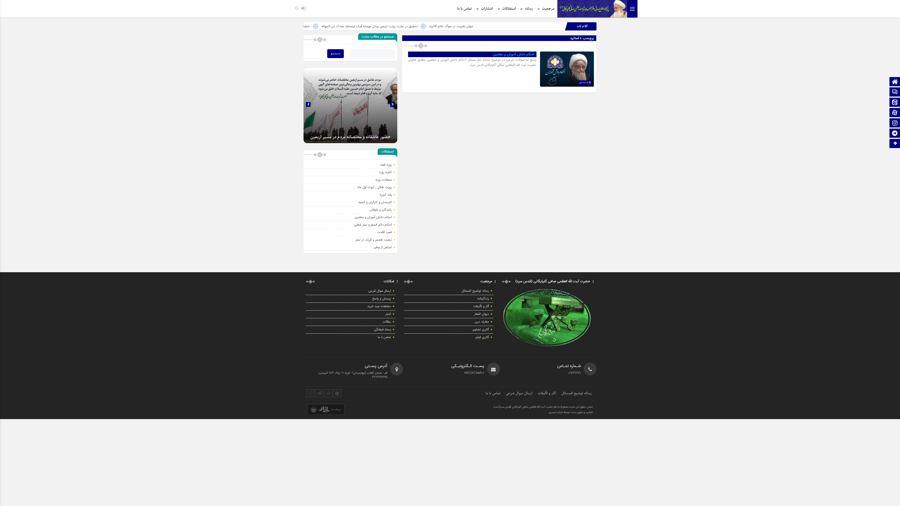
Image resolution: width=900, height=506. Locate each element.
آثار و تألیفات (481, 306)
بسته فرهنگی (382, 329)
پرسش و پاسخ (381, 298)
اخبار (388, 314)
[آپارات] (895, 113)
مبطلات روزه (383, 179)
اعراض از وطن (383, 247)
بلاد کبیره (386, 194)
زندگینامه (483, 298)
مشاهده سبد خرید (379, 306)
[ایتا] (895, 102)
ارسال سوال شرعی (379, 291)
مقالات (387, 322)
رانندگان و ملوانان (381, 209)
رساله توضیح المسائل (475, 291)
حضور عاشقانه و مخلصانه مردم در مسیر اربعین (350, 137)
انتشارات (487, 8)
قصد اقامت (384, 232)
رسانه (529, 8)
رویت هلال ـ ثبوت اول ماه (374, 187)
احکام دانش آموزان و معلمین (513, 54)
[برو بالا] (895, 143)
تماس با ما (464, 8)
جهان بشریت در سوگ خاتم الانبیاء (487, 26)
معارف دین (482, 322)
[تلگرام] (895, 133)
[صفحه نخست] (895, 82)
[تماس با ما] (895, 92)
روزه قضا (386, 164)
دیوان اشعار (481, 314)
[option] (350, 105)
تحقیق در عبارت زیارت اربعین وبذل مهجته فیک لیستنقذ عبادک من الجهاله (406, 26)
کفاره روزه (385, 172)
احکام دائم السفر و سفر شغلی (373, 224)
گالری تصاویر (480, 329)
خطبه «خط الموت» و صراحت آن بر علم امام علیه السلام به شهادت (303, 26)
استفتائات (509, 8)
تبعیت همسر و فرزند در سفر (374, 239)
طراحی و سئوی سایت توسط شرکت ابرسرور (571, 412)
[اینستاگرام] (895, 123)
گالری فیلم (482, 337)
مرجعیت (548, 8)
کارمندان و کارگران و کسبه (375, 202)
